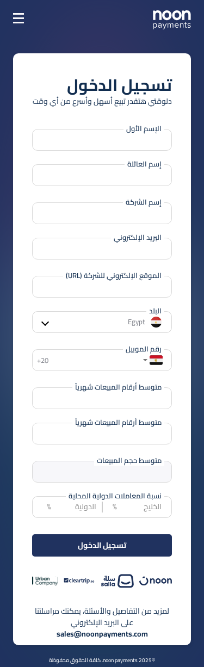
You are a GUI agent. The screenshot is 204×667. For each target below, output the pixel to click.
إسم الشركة (144, 202)
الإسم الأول (144, 128)
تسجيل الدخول (102, 545)
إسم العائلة (144, 164)
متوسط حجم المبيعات (129, 460)
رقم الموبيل (144, 349)
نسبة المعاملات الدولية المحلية (115, 496)
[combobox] (158, 360)
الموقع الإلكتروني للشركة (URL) (114, 275)
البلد (155, 311)
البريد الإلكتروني (138, 237)
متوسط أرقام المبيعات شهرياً (118, 387)
